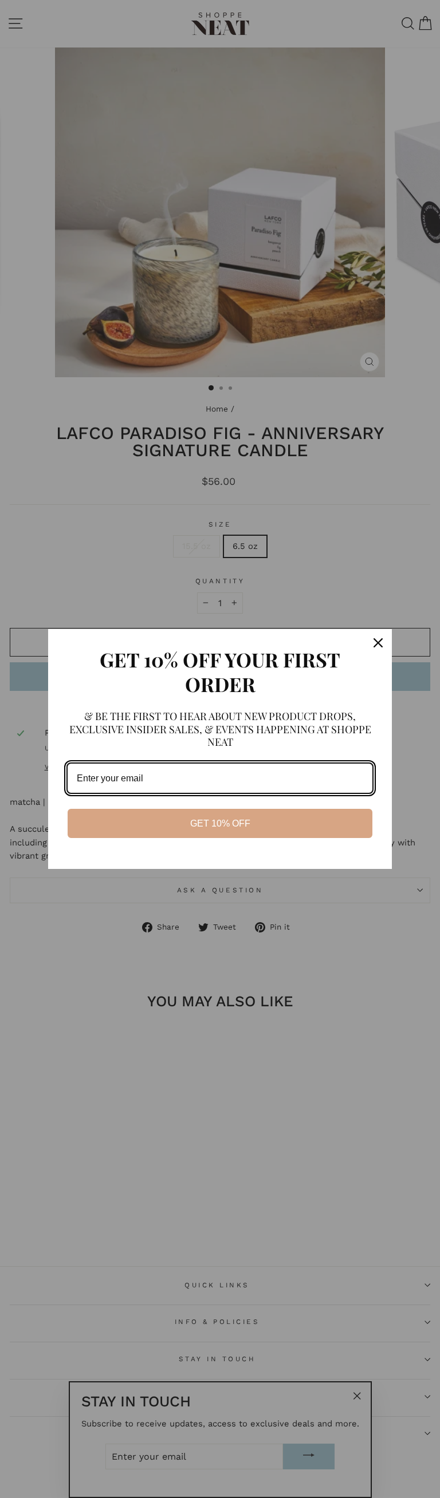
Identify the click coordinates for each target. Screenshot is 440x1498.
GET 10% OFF (220, 823)
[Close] (378, 643)
